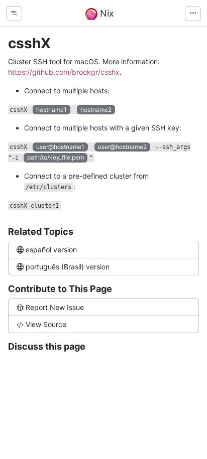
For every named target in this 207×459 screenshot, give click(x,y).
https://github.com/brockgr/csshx (64, 72)
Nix (105, 13)
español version (51, 249)
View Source (46, 324)
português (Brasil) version (68, 266)
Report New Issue (55, 307)
